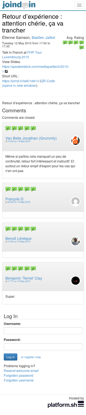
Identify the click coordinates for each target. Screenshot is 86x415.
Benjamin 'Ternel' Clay (23, 278)
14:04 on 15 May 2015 (19, 241)
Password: (12, 339)
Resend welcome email (21, 370)
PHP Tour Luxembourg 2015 (22, 54)
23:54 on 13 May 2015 (19, 201)
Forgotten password (18, 375)
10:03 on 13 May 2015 (19, 141)
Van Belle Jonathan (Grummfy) (31, 138)
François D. (14, 198)
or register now (31, 357)
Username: (12, 323)
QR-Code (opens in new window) (28, 83)
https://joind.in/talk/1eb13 (20, 80)
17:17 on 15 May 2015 (19, 281)
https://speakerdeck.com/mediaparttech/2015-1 (35, 69)
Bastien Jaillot (43, 37)
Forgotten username (19, 380)
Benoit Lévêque (18, 238)
